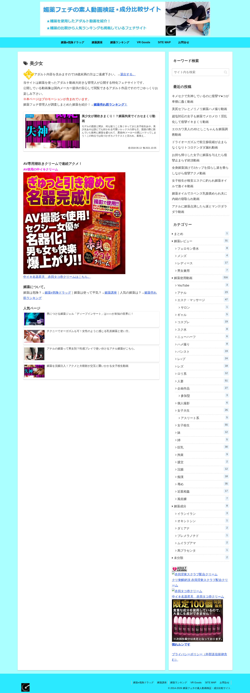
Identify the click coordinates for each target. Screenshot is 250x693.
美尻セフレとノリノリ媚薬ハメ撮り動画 (199, 109)
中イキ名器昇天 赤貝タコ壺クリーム (198, 596)
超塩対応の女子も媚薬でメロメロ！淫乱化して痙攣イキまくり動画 (199, 119)
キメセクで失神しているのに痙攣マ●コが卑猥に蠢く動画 (200, 98)
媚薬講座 (111, 292)
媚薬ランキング (178, 682)
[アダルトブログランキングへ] (179, 568)
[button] (226, 72)
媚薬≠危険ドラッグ (58, 292)
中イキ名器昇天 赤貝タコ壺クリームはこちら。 (57, 277)
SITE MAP (210, 682)
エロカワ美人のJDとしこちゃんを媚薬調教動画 (200, 131)
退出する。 (128, 74)
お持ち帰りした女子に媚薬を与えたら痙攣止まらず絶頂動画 (199, 157)
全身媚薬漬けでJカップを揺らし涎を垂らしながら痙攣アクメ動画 (200, 170)
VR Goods (196, 682)
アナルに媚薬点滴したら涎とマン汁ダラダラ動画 (199, 209)
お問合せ (224, 682)
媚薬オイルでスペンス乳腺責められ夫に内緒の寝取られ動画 (199, 196)
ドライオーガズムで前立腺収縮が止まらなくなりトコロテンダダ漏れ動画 (199, 144)
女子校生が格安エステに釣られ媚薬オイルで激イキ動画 (199, 183)
